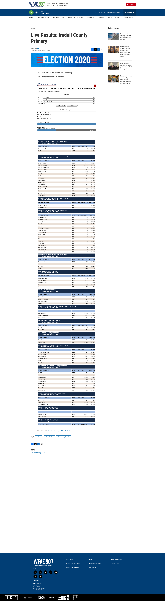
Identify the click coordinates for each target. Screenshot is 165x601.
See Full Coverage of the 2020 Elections (61, 431)
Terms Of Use (115, 563)
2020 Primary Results (63, 437)
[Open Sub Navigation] (34, 18)
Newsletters (128, 18)
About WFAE (69, 559)
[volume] (36, 12)
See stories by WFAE (38, 453)
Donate (131, 4)
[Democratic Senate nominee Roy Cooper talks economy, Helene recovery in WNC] (113, 78)
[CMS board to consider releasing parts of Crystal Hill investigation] (113, 66)
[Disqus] (82, 486)
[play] (31, 12)
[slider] (39, 12)
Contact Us (92, 559)
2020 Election (49, 437)
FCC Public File (92, 567)
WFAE (38, 48)
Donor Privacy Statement (95, 563)
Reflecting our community (73, 563)
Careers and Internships (72, 567)
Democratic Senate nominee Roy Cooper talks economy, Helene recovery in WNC (126, 79)
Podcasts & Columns (75, 18)
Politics (33, 28)
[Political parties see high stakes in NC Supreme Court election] (113, 36)
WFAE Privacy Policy (116, 559)
